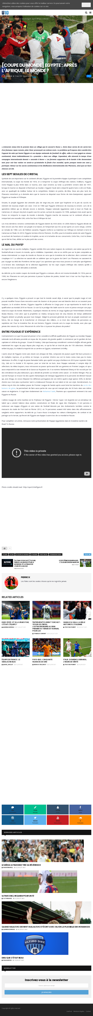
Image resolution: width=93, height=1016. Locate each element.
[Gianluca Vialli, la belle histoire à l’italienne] (77, 610)
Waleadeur (7, 960)
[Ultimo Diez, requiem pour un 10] (39, 881)
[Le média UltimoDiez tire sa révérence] (43, 851)
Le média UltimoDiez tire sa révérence (21, 865)
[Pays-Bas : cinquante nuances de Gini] (46, 647)
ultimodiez (7, 898)
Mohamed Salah (49, 391)
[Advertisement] (46, 117)
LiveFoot (69, 1011)
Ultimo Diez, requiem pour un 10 (18, 895)
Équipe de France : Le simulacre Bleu (11, 660)
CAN (12, 554)
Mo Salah (44, 554)
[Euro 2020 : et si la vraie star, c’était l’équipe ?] (16, 610)
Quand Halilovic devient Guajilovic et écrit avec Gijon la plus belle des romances (46, 926)
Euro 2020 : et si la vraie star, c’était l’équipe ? (15, 623)
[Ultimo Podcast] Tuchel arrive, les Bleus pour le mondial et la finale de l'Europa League (25, 564)
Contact (88, 1011)
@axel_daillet (8, 664)
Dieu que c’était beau (13, 957)
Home (3, 19)
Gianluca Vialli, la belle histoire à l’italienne (74, 623)
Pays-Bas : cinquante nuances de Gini (42, 660)
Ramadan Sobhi (56, 554)
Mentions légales (78, 1011)
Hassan (34, 554)
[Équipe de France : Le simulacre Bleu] (16, 647)
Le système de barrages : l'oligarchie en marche (69, 563)
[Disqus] (46, 700)
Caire (5, 554)
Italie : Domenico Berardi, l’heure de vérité (75, 660)
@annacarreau (8, 627)
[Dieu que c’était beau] (35, 943)
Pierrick (9, 76)
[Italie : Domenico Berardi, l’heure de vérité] (77, 647)
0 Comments (28, 76)
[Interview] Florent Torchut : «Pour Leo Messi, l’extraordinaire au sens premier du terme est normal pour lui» (46, 626)
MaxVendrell (8, 867)
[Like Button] (4, 548)
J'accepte (86, 5)
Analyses (10, 19)
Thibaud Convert (40, 633)
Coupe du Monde (23, 554)
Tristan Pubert (70, 627)
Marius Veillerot (40, 664)
